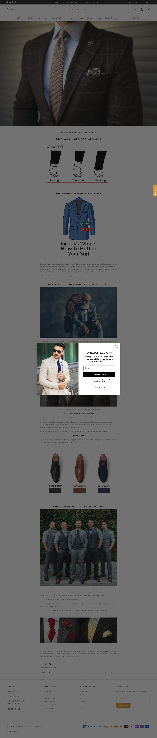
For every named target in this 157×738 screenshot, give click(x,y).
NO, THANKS (99, 387)
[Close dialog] (117, 346)
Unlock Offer (99, 374)
